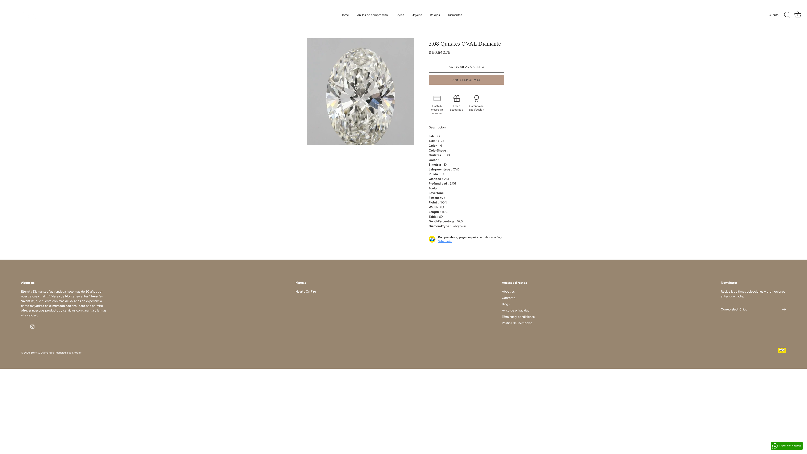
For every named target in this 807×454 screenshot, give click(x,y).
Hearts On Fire (305, 291)
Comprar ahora (466, 80)
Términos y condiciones (518, 317)
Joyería (417, 15)
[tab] (439, 127)
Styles (400, 15)
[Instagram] (32, 326)
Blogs (506, 304)
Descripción (437, 127)
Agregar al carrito (466, 66)
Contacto (509, 298)
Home (345, 15)
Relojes (435, 15)
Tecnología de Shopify (68, 352)
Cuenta (773, 15)
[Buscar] (787, 15)
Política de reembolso (517, 323)
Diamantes (455, 15)
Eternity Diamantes (42, 352)
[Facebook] (23, 326)
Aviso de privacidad (516, 310)
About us (508, 291)
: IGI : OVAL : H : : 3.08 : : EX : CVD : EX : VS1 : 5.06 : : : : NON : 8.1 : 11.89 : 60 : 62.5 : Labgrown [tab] (447, 181)
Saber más (445, 241)
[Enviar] (784, 310)
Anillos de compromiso (372, 15)
